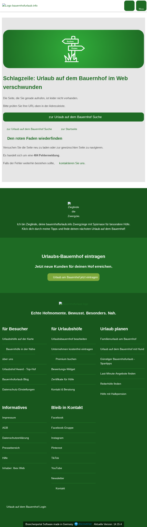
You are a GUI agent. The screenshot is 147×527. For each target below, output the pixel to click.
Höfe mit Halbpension (113, 393)
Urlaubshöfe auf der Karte (18, 338)
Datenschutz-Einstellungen (18, 389)
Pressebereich (11, 447)
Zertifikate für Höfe (62, 379)
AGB (5, 427)
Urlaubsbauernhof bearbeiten (69, 338)
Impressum (9, 417)
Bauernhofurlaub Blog (15, 379)
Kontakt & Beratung (63, 389)
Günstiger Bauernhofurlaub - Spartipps (117, 361)
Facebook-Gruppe (62, 427)
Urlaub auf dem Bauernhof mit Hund (122, 349)
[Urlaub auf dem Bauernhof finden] (129, 6)
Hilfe (5, 457)
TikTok (55, 457)
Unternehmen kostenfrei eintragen (72, 349)
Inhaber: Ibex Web (13, 468)
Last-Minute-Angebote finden (118, 373)
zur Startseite (69, 129)
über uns (7, 359)
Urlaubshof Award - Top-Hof (19, 369)
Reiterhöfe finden (110, 383)
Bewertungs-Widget (63, 369)
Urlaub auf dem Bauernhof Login (26, 506)
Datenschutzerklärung (15, 437)
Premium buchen (65, 359)
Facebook (57, 417)
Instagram (57, 437)
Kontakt (60, 488)
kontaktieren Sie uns (72, 163)
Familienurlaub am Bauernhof (118, 338)
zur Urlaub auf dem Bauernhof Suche (75, 117)
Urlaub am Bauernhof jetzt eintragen (75, 277)
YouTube (56, 468)
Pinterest (56, 447)
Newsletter (57, 478)
